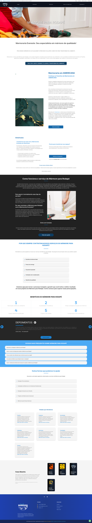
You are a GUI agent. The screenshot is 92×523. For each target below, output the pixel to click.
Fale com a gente (46, 235)
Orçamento (58, 507)
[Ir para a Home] (47, 497)
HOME (18, 4)
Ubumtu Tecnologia (47, 521)
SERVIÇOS (51, 4)
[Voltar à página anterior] (44, 497)
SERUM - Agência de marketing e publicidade (58, 521)
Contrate (58, 504)
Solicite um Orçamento (57, 156)
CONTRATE (35, 4)
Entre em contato (55, 126)
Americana (57, 112)
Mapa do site (59, 509)
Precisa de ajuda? (46, 337)
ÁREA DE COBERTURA (67, 4)
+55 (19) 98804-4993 (42, 504)
